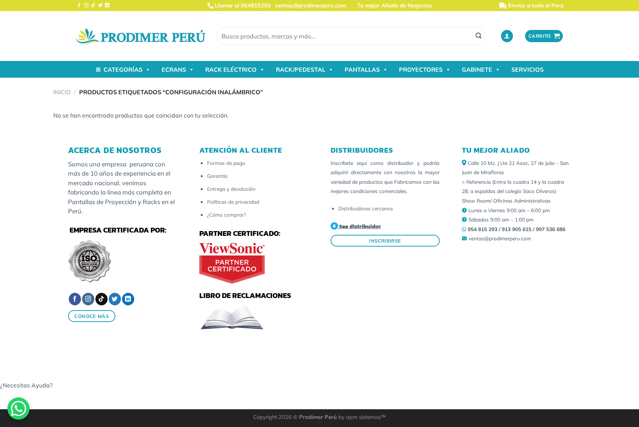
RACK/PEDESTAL (300, 69)
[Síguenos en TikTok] (93, 5)
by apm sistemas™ (361, 417)
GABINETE (477, 69)
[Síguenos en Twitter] (100, 5)
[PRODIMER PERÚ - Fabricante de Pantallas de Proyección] (140, 36)
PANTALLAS (362, 69)
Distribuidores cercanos (365, 208)
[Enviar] (478, 36)
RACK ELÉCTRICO (231, 69)
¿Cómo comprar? (226, 214)
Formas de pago (226, 163)
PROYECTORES (421, 69)
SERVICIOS (527, 69)
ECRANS (174, 69)
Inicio (62, 92)
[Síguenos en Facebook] (79, 5)
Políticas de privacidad (233, 202)
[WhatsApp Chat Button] (18, 408)
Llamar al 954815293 (242, 5)
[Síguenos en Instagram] (86, 5)
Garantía (217, 176)
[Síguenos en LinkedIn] (107, 5)
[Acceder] (507, 36)
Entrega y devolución (231, 189)
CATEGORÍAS (123, 69)
